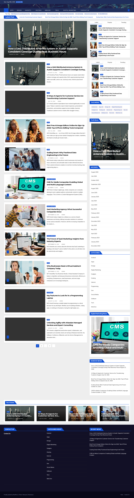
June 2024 (94, 205)
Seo (125, 109)
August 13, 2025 (52, 301)
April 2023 (94, 233)
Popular (109, 22)
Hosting (38, 10)
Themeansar (30, 494)
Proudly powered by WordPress (11, 494)
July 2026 (94, 176)
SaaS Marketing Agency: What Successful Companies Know (107, 347)
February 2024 (95, 213)
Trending (123, 22)
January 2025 (95, 196)
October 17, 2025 (53, 187)
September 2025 (96, 184)
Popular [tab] (109, 62)
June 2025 (94, 192)
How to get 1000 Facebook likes (67, 13)
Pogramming (50, 292)
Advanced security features (90, 13)
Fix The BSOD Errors (102, 13)
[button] (126, 10)
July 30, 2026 (13, 54)
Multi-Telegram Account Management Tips (20, 13)
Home (122, 494)
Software (105, 112)
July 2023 (94, 225)
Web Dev (48, 10)
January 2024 (95, 217)
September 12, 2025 (53, 271)
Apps (11, 10)
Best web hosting (79, 13)
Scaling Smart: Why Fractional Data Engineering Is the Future (108, 385)
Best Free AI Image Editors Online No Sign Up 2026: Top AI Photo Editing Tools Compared (112, 87)
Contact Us (85, 10)
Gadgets (28, 10)
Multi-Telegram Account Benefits (38, 13)
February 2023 (95, 237)
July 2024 (94, 200)
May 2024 (94, 209)
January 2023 (95, 241)
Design (19, 10)
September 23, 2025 (53, 214)
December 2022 (95, 246)
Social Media (96, 112)
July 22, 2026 (52, 130)
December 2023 (95, 221)
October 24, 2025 (53, 158)
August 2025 (94, 188)
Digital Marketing (69, 10)
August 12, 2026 (52, 72)
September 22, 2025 (53, 244)
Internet (109, 109)
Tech (57, 10)
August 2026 (94, 172)
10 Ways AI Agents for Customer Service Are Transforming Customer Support (42, 50)
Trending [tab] (122, 62)
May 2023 (94, 229)
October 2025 (95, 180)
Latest (96, 22)
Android (94, 107)
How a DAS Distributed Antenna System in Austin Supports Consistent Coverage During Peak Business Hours (112, 30)
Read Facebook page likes (53, 13)
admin (20, 54)
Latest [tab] (97, 62)
